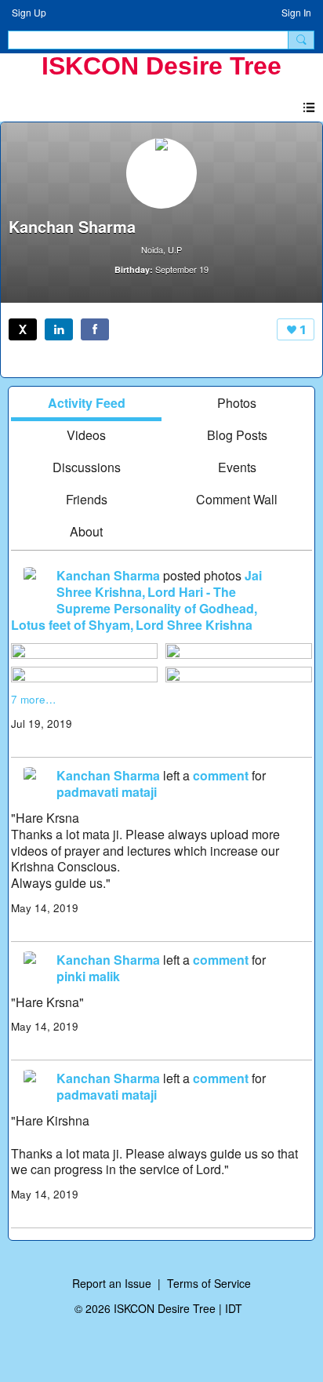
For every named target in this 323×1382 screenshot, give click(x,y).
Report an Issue (111, 1283)
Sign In (296, 12)
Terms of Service (209, 1283)
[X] (23, 329)
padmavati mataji (106, 792)
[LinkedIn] (59, 329)
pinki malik (88, 976)
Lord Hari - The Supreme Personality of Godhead (155, 600)
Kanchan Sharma (108, 575)
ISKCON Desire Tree (161, 66)
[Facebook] (95, 329)
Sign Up (29, 12)
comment (221, 775)
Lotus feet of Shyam (70, 625)
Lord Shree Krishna (194, 625)
